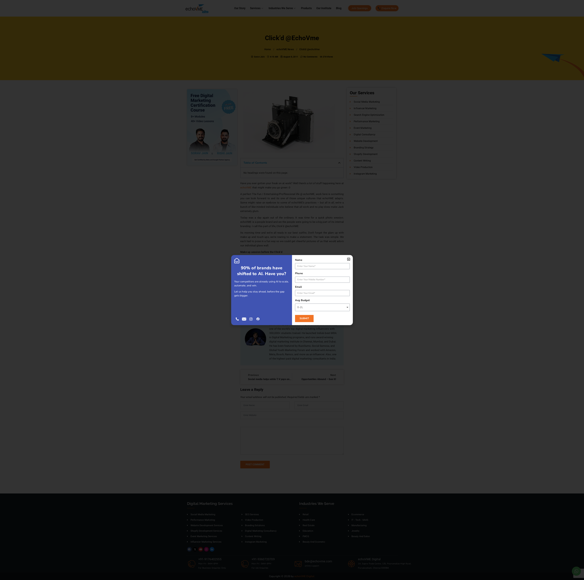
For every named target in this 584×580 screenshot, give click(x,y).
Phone (299, 273)
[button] (349, 259)
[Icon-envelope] (244, 319)
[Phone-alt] (237, 319)
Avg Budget (302, 300)
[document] (292, 290)
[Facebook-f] (258, 319)
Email (298, 287)
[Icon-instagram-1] (251, 319)
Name (298, 260)
